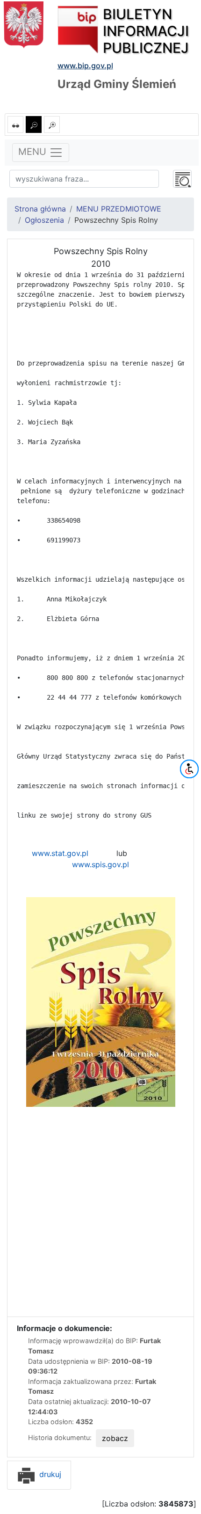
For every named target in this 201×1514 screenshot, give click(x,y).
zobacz (115, 1438)
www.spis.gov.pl (100, 864)
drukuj (49, 1474)
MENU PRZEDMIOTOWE (118, 208)
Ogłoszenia (44, 220)
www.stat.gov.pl (60, 853)
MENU (33, 152)
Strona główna (40, 208)
